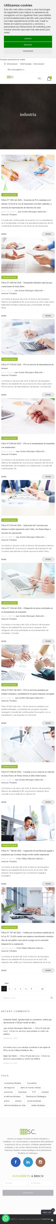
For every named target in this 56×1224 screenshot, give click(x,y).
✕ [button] (53, 1210)
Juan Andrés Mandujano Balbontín (31, 212)
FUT (34, 1092)
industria (45, 1092)
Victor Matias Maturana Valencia (29, 859)
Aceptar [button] (28, 38)
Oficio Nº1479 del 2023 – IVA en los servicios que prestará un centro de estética (26, 1031)
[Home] (10, 78)
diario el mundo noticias (30, 1088)
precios (18, 1101)
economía (8, 1092)
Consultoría (31, 1083)
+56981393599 (26, 64)
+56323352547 (12, 64)
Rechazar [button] (28, 45)
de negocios (9, 1088)
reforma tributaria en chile (15, 1105)
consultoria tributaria (12, 1083)
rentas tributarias (38, 1105)
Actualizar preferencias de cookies (12, 60)
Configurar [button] (28, 51)
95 (42, 989)
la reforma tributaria (12, 1096)
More (4, 234)
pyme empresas (34, 1101)
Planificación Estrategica (36, 1096)
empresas (22, 1092)
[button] (6, 1218)
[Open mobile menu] (40, 78)
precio (7, 1101)
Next (6, 983)
